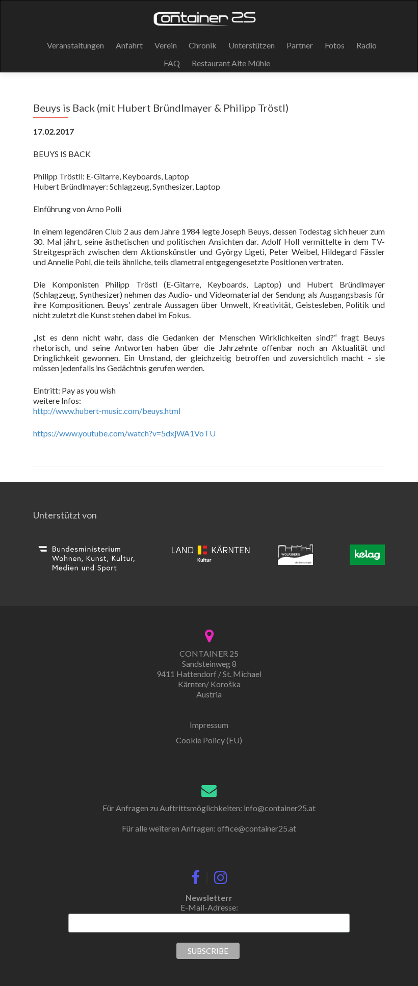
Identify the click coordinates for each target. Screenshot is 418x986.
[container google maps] (209, 634)
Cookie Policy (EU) (209, 740)
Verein (165, 45)
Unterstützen (251, 45)
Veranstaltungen (75, 45)
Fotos (335, 45)
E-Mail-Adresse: (209, 907)
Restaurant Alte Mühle (231, 63)
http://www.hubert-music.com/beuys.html (106, 411)
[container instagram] (220, 875)
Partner (299, 45)
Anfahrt (129, 45)
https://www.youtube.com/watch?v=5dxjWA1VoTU (124, 433)
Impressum (209, 725)
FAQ (172, 63)
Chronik (203, 45)
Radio (366, 45)
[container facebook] (195, 875)
